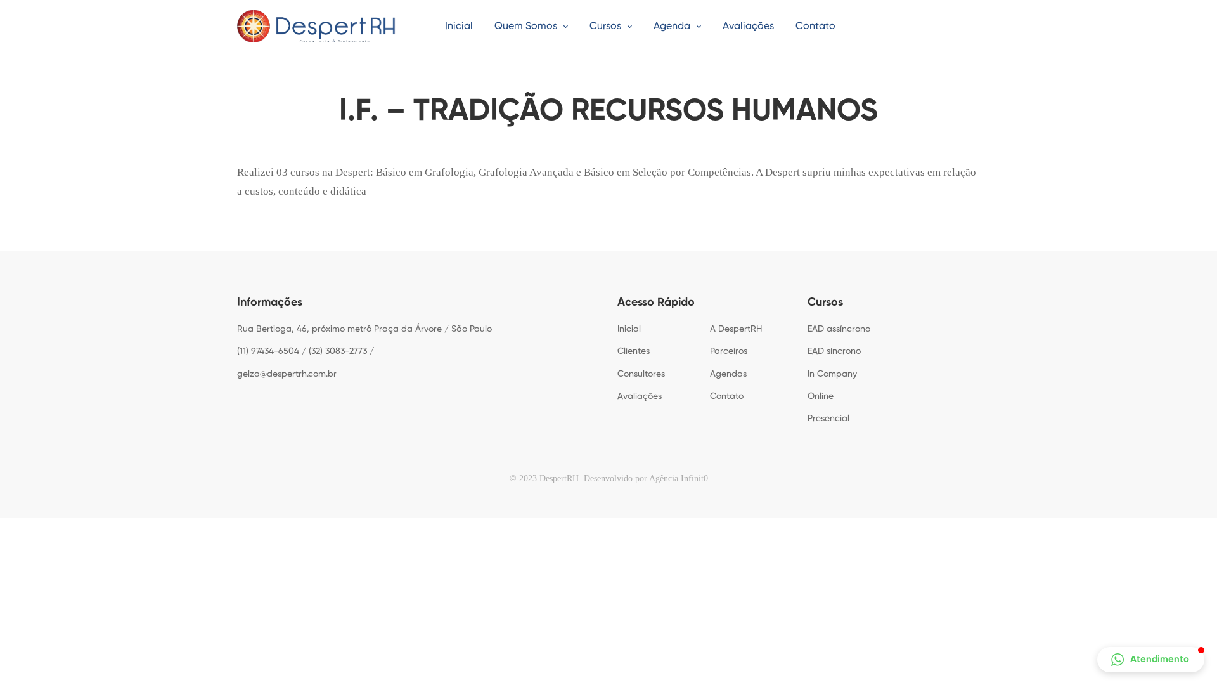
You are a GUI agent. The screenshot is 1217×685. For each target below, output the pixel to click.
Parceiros (728, 351)
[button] (1150, 659)
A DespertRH (736, 329)
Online (821, 396)
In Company (832, 374)
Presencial (828, 418)
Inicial (629, 329)
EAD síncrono (834, 351)
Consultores (641, 374)
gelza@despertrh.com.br (287, 374)
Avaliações (639, 396)
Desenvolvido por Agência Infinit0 (646, 478)
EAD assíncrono (839, 329)
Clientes (633, 351)
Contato (727, 396)
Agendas (728, 374)
